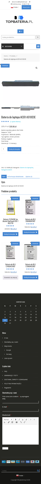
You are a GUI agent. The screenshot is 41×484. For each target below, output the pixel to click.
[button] (38, 46)
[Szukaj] (38, 37)
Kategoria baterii (6, 170)
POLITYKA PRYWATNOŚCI (12, 384)
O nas (6, 338)
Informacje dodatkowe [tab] (15, 176)
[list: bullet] (34, 419)
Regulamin (7, 388)
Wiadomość (7, 415)
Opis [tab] (3, 176)
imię (3, 399)
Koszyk (8, 350)
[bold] (15, 419)
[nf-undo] (21, 422)
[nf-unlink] (12, 422)
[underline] (22, 419)
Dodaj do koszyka (14, 149)
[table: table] (16, 422)
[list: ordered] (30, 419)
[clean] (26, 419)
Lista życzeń (8, 358)
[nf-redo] (24, 422)
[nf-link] (8, 422)
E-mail (5, 407)
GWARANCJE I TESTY (11, 375)
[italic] (19, 419)
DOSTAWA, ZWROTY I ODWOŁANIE (16, 379)
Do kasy (9, 354)
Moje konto (26, 7)
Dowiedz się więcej (10, 277)
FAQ (5, 371)
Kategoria (8, 46)
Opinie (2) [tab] (29, 176)
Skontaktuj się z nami (11, 342)
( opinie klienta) (15, 121)
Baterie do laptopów (26, 167)
